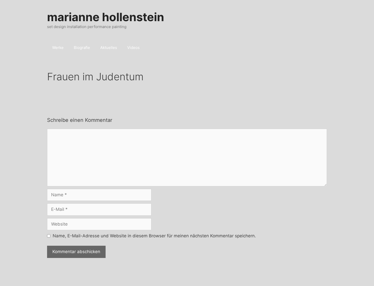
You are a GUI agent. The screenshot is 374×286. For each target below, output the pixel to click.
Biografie (82, 47)
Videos (133, 47)
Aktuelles (108, 47)
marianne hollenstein (105, 17)
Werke (58, 47)
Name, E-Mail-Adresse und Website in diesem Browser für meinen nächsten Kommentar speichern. (154, 235)
